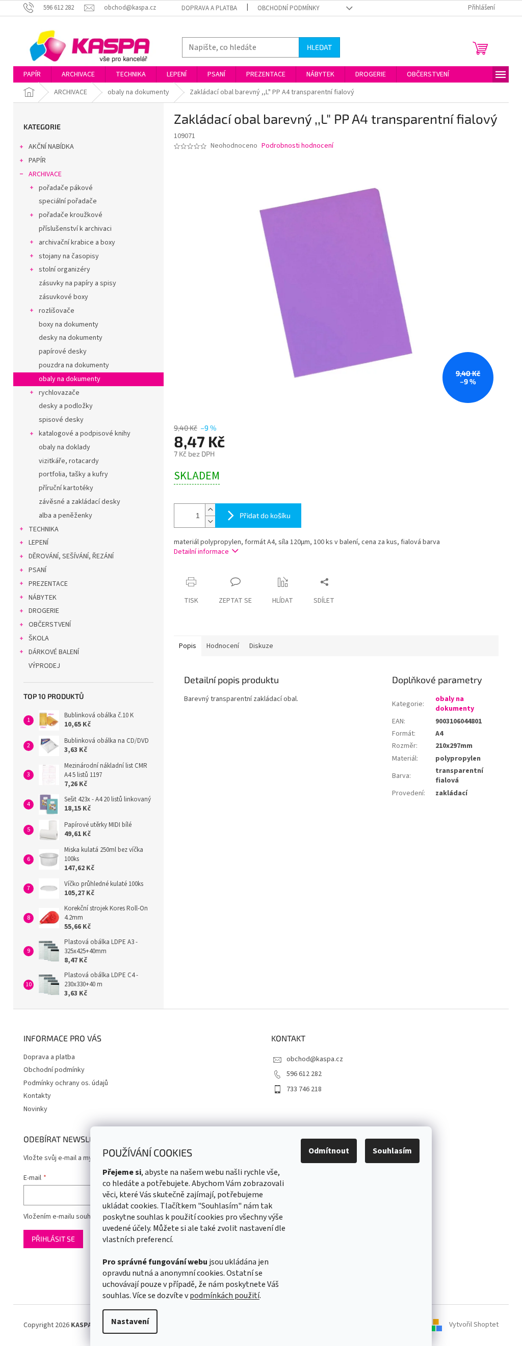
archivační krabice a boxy (77, 242)
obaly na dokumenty (69, 379)
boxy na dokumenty (68, 324)
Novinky (35, 1109)
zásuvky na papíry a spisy (77, 283)
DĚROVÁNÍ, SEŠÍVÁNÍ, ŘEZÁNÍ (71, 556)
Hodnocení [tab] (222, 646)
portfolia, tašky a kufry (73, 474)
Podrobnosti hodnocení (297, 146)
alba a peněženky (65, 515)
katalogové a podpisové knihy (84, 433)
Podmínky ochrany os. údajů (65, 1083)
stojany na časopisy (69, 256)
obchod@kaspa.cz (314, 1059)
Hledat (319, 47)
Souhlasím (392, 1150)
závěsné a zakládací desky (79, 502)
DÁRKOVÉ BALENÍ (54, 652)
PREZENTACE (48, 584)
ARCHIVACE (45, 174)
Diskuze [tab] (261, 646)
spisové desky (61, 420)
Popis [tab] (187, 646)
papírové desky (63, 351)
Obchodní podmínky (288, 8)
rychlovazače (59, 393)
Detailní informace (201, 552)
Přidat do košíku (265, 515)
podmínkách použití (224, 1295)
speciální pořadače (68, 201)
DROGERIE (44, 611)
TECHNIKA (44, 529)
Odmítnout (328, 1150)
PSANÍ (37, 570)
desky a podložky (66, 406)
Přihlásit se (53, 1238)
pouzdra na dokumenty (74, 365)
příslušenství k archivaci (75, 229)
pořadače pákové (66, 188)
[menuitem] (32, 74)
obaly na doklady (64, 447)
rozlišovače (56, 311)
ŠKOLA (39, 638)
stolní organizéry (64, 269)
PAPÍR (37, 160)
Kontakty (37, 1096)
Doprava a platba (209, 8)
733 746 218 (304, 1089)
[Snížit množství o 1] (210, 521)
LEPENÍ (38, 542)
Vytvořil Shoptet (474, 1325)
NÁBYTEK (43, 598)
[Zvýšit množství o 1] (210, 510)
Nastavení (130, 1321)
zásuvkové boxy (63, 297)
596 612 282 (304, 1074)
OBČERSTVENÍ (50, 625)
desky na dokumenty (70, 338)
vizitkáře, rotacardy (69, 461)
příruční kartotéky (66, 488)
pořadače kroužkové (70, 215)
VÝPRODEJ (44, 666)
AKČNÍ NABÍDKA (51, 147)
